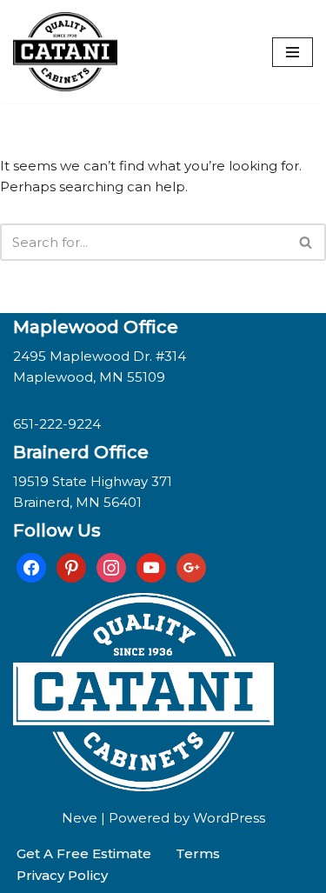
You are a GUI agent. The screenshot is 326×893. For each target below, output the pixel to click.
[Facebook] (31, 566)
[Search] (306, 242)
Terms (198, 853)
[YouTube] (151, 566)
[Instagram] (111, 566)
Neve (79, 818)
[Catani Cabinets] (65, 51)
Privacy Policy (62, 875)
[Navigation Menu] (292, 52)
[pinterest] (71, 566)
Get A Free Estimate (84, 853)
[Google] (191, 566)
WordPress (229, 818)
